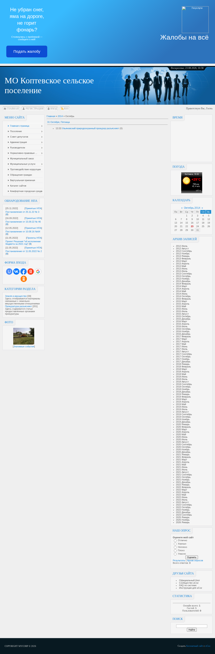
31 (197, 230)
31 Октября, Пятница (58, 122)
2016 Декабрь (183, 334)
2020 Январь (183, 424)
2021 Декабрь (183, 482)
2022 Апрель (182, 492)
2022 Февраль (183, 487)
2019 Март (181, 399)
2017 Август (182, 351)
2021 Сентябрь (184, 474)
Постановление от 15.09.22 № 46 (23, 221)
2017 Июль (181, 349)
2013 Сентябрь (184, 273)
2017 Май (181, 344)
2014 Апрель (182, 288)
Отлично (182, 540)
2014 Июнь (181, 293)
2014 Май (181, 291)
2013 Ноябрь (183, 278)
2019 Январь (183, 394)
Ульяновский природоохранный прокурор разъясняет (90, 128)
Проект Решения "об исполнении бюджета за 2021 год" (23, 242)
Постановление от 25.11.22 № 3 (22, 212)
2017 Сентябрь (184, 354)
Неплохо (182, 547)
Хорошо (182, 543)
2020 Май (181, 434)
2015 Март (181, 301)
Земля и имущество (16, 296)
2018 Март (181, 369)
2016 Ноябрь (183, 331)
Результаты (179, 560)
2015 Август (182, 314)
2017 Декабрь (183, 361)
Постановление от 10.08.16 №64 (22, 231)
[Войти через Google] (38, 271)
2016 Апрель (182, 324)
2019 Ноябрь (183, 419)
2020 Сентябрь (184, 444)
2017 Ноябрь (183, 359)
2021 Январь (183, 454)
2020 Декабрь (183, 452)
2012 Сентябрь (184, 251)
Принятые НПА (33, 208)
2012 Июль (181, 246)
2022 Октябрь (183, 507)
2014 (60, 116)
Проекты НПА (34, 238)
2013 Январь (183, 256)
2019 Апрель (182, 401)
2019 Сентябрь (184, 414)
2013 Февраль (183, 258)
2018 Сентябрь (184, 384)
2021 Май (181, 464)
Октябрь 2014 (192, 207)
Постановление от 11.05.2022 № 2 (23, 251)
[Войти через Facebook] (23, 271)
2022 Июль (181, 499)
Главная (13, 108)
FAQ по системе (188, 585)
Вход (53, 108)
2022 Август (182, 502)
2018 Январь (183, 364)
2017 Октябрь (183, 356)
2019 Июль (181, 409)
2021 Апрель (182, 462)
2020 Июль (181, 439)
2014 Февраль (183, 283)
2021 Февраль (183, 457)
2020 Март (181, 429)
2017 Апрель (182, 341)
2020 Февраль (183, 427)
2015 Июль (181, 311)
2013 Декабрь (183, 281)
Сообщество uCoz (189, 583)
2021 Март (181, 459)
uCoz (207, 646)
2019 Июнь (181, 407)
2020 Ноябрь (183, 449)
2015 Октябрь (183, 316)
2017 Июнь (181, 346)
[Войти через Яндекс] (31, 271)
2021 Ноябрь (183, 479)
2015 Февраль (183, 298)
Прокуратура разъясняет (18, 306)
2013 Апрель (182, 263)
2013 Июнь (181, 268)
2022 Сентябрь (184, 504)
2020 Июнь (181, 437)
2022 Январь (183, 484)
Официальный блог (189, 580)
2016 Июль (181, 326)
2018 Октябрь (183, 386)
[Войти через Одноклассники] (24, 279)
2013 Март (181, 261)
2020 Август (182, 442)
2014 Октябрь (183, 296)
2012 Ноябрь (183, 253)
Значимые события (23, 346)
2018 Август (182, 381)
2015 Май (181, 306)
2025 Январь (183, 517)
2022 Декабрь (183, 512)
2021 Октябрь (183, 477)
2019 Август (182, 412)
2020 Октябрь (183, 447)
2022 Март (181, 489)
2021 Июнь (181, 467)
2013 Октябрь (183, 276)
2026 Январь (183, 522)
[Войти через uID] (9, 271)
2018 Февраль (183, 366)
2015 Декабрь (183, 319)
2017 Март (181, 339)
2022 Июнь (181, 497)
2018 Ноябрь (183, 389)
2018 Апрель (182, 371)
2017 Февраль (183, 336)
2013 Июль (181, 271)
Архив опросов (195, 560)
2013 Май (181, 266)
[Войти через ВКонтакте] (16, 271)
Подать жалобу (26, 51)
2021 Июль (181, 469)
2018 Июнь (181, 376)
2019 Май (181, 404)
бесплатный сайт (194, 646)
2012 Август (182, 248)
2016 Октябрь (183, 329)
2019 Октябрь (183, 417)
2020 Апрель (182, 432)
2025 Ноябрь (183, 520)
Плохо (181, 550)
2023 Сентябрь (184, 515)
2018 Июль (181, 379)
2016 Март (181, 321)
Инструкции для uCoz (190, 588)
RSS (66, 108)
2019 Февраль (183, 396)
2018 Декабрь (183, 391)
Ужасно (182, 553)
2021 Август (182, 472)
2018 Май (181, 374)
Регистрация (34, 108)
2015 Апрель (182, 304)
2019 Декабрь (183, 422)
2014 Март (181, 286)
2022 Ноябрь (183, 510)
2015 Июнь (181, 309)
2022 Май (181, 494)
